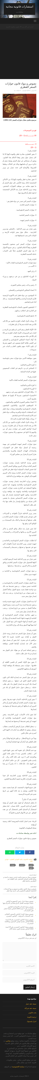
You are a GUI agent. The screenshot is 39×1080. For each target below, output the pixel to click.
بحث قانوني (32, 1013)
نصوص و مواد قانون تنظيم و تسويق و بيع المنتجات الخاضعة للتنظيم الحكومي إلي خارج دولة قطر (20, 889)
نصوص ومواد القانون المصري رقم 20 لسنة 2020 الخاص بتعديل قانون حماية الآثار (19, 928)
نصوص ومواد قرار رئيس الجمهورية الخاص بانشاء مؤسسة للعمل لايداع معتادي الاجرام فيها (18, 902)
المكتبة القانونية (28, 859)
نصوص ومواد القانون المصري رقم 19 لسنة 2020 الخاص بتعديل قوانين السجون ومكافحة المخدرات (19, 921)
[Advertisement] (19, 59)
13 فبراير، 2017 (32, 90)
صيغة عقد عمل (31, 1004)
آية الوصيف (25, 90)
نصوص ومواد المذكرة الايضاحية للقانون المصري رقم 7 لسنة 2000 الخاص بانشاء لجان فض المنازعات (18, 908)
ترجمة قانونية (31, 1017)
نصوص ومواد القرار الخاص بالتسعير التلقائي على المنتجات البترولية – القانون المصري (19, 915)
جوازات (12, 865)
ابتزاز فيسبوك (31, 1021)
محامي (8, 1041)
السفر (30, 865)
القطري (22, 865)
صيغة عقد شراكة (30, 1008)
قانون (30, 868)
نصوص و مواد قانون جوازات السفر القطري (20, 85)
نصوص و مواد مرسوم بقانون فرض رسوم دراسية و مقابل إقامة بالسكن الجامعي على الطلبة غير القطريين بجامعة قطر (19, 878)
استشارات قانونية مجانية (19, 6)
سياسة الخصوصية (18, 1067)
